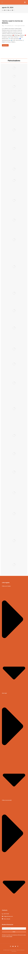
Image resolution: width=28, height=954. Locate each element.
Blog (3, 25)
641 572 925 (6, 913)
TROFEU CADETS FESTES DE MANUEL (12, 22)
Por (9, 25)
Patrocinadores (14, 61)
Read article (5, 45)
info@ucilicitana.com (8, 916)
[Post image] (14, 68)
